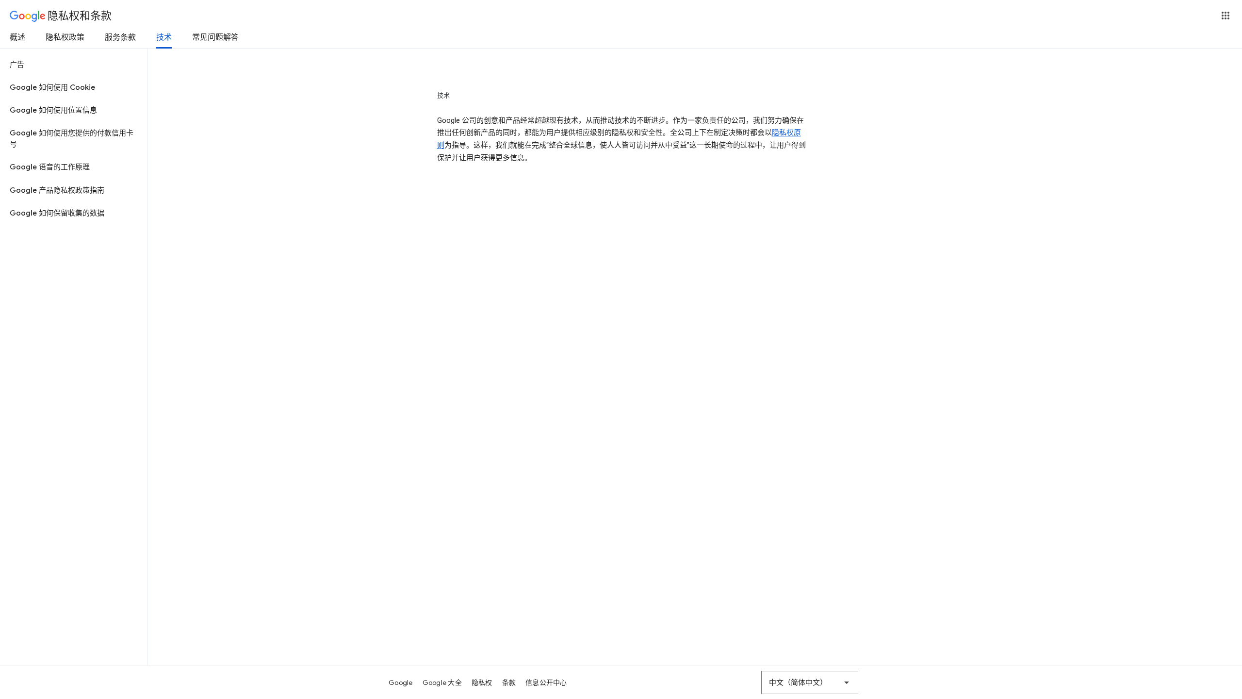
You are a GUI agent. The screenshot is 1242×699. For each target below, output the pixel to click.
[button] (1225, 15)
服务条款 (120, 37)
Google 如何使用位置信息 (53, 110)
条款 (509, 682)
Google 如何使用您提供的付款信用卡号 (71, 139)
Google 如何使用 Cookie (52, 87)
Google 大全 (442, 682)
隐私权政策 (65, 37)
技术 (164, 37)
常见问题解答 (215, 37)
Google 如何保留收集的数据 (57, 213)
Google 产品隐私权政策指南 (57, 190)
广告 (17, 64)
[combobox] (809, 682)
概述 (17, 37)
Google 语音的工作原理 (50, 167)
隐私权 (482, 682)
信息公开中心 (546, 682)
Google (401, 682)
